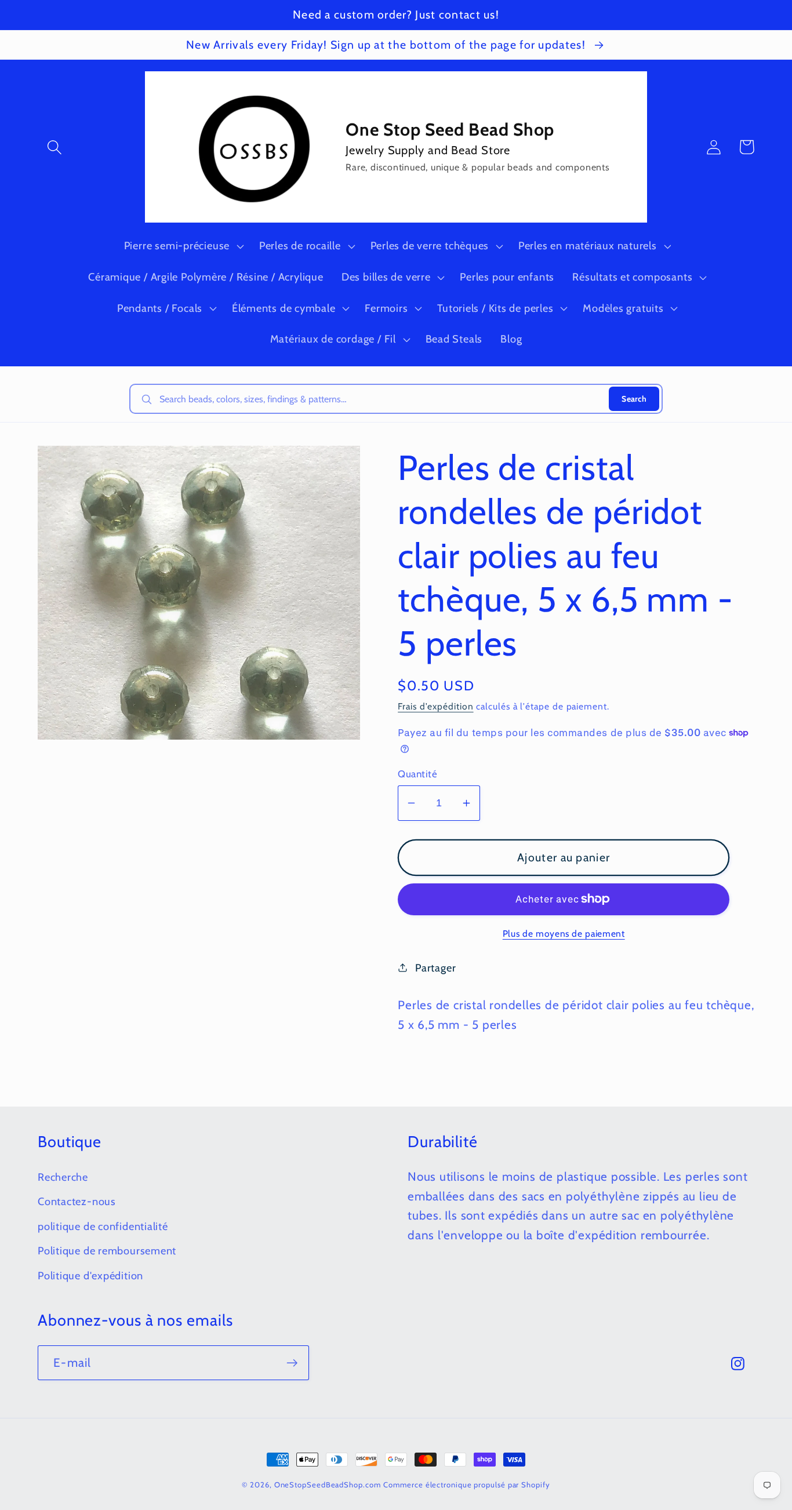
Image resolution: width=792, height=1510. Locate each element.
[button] (54, 146)
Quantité (417, 774)
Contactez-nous (77, 1201)
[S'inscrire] (291, 1363)
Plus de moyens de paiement (564, 933)
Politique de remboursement (107, 1250)
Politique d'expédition (90, 1275)
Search (634, 399)
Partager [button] (435, 967)
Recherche (63, 1177)
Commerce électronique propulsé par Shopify (466, 1484)
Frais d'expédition (435, 706)
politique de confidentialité (103, 1226)
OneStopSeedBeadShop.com (327, 1484)
